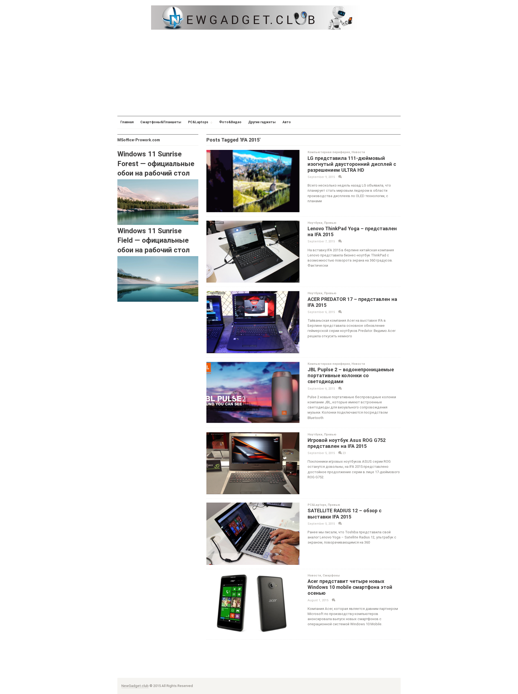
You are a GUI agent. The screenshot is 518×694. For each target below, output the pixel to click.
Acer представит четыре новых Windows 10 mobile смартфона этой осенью (350, 587)
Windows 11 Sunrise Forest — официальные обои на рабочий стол (155, 163)
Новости (358, 152)
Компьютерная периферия (329, 152)
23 (344, 453)
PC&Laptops (317, 505)
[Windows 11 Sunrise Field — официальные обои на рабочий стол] (157, 279)
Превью (330, 223)
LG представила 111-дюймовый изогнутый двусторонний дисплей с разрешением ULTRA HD (352, 164)
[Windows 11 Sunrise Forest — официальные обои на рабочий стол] (157, 202)
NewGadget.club (135, 686)
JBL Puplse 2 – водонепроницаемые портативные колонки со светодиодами (351, 375)
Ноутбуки (315, 223)
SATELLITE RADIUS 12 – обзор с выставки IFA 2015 (344, 513)
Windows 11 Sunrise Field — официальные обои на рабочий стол (153, 240)
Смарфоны (331, 575)
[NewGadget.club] (259, 17)
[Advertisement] (259, 73)
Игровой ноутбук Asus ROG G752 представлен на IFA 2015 (347, 443)
